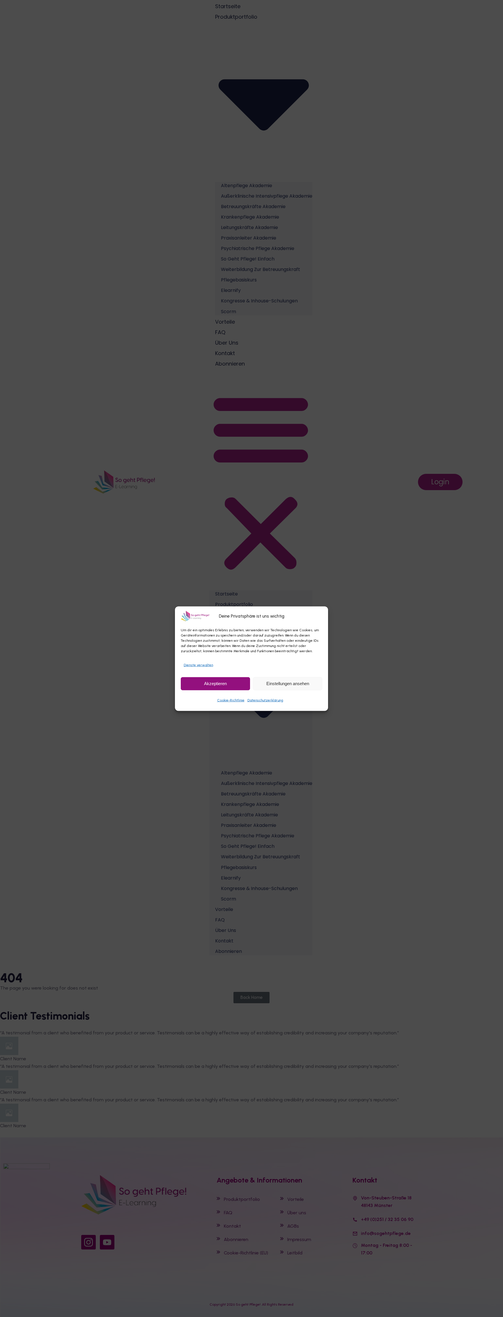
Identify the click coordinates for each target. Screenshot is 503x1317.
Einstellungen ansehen (287, 683)
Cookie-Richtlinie (231, 700)
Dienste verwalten (198, 665)
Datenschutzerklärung (265, 700)
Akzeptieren (215, 683)
